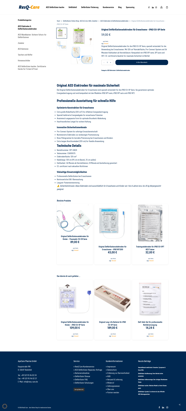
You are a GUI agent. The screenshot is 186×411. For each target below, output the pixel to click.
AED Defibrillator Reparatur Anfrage (88, 370)
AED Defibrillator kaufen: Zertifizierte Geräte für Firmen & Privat (32, 67)
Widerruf (110, 383)
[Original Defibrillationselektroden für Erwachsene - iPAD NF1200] (112, 223)
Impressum (111, 366)
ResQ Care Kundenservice (84, 366)
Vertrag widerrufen (79, 389)
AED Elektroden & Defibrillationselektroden (27, 27)
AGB (108, 376)
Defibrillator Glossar (82, 376)
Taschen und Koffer (25, 55)
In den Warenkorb (141, 62)
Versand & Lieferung (114, 379)
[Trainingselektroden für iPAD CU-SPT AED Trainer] (150, 223)
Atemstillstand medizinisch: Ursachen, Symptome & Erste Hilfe (151, 369)
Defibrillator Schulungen (84, 383)
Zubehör (21, 43)
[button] (4, 406)
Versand (106, 43)
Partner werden (113, 392)
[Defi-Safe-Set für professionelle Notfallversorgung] (150, 298)
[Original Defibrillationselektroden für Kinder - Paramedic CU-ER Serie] (75, 218)
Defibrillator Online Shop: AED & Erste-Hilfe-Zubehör (80, 21)
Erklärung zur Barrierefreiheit (118, 373)
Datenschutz (112, 370)
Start (58, 21)
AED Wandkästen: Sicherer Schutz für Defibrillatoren (32, 36)
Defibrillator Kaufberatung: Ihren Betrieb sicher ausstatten (150, 375)
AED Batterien (23, 49)
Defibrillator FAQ (81, 379)
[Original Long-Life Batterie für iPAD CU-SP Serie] (112, 298)
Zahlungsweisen (113, 386)
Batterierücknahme (82, 373)
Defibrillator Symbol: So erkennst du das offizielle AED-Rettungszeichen (151, 393)
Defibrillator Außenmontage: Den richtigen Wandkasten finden (152, 381)
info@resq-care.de (31, 381)
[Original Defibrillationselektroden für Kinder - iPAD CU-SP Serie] (75, 298)
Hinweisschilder (24, 60)
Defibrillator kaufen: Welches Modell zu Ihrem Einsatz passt (152, 387)
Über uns (110, 389)
